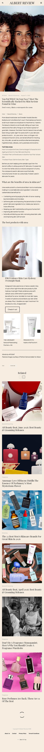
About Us (7, 733)
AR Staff (4, 95)
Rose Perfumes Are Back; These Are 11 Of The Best (21, 700)
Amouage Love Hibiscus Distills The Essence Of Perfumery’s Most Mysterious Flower (20, 483)
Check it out (12, 309)
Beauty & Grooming (13, 95)
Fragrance (5, 477)
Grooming (4, 533)
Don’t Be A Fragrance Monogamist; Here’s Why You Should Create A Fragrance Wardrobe (20, 645)
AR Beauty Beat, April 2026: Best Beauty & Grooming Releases (22, 591)
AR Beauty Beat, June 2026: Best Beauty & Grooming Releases (21, 428)
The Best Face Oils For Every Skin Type (15, 159)
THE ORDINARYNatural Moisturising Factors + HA (10, 342)
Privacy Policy (22, 733)
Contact (14, 733)
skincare (13, 365)
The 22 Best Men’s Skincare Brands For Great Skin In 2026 (21, 537)
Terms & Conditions (34, 733)
